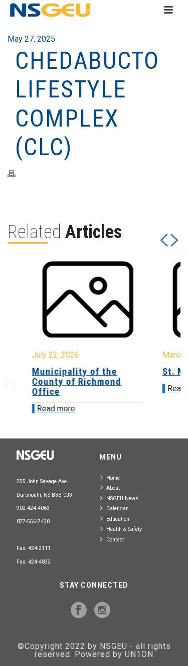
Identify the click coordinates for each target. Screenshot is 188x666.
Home (113, 478)
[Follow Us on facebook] (79, 610)
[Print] (17, 173)
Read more (44, 408)
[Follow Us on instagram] (102, 610)
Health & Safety (124, 529)
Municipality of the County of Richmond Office (64, 381)
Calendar (117, 508)
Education (117, 519)
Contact (115, 539)
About (113, 488)
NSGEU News (122, 498)
